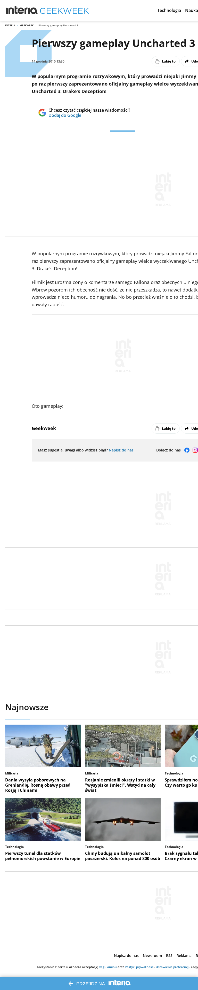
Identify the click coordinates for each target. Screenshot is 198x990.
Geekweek (27, 25)
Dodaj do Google (89, 115)
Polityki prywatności (139, 967)
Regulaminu (108, 967)
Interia (10, 25)
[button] (169, 10)
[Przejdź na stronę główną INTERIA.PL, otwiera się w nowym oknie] (22, 10)
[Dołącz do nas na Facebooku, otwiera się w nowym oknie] (187, 450)
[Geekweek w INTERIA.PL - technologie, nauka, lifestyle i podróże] (64, 10)
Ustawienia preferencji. (173, 967)
